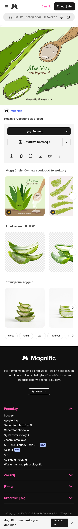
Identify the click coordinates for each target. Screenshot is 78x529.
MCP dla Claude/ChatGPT (24, 445)
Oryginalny (27, 34)
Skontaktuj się (14, 498)
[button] (39, 391)
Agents (12, 450)
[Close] (72, 522)
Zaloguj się (64, 6)
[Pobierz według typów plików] (67, 131)
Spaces (9, 415)
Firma (8, 486)
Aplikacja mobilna (15, 459)
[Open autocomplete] (8, 17)
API (6, 454)
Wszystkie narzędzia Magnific (23, 464)
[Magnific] (39, 359)
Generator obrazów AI (18, 425)
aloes (11, 335)
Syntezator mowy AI (17, 435)
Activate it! (58, 522)
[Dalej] (72, 196)
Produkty (11, 408)
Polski (39, 391)
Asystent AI (11, 420)
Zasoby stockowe (15, 440)
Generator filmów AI (17, 430)
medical (55, 335)
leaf (40, 335)
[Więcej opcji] (59, 156)
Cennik (46, 6)
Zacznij (9, 475)
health (26, 335)
